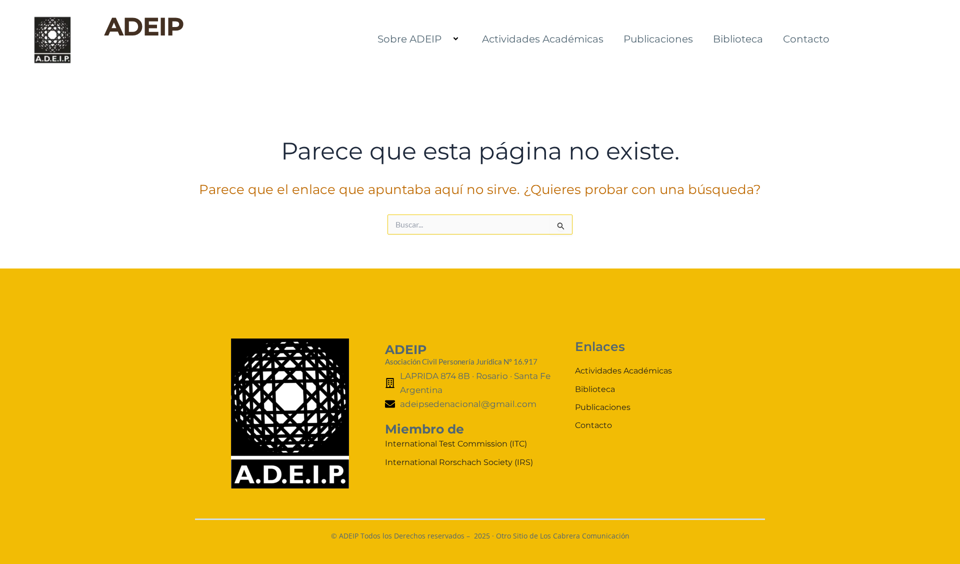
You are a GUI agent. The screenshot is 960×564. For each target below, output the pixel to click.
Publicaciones (658, 39)
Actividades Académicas (543, 39)
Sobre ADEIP (410, 39)
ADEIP (144, 26)
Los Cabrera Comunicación (585, 535)
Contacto (806, 39)
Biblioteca (738, 39)
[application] (445, 39)
